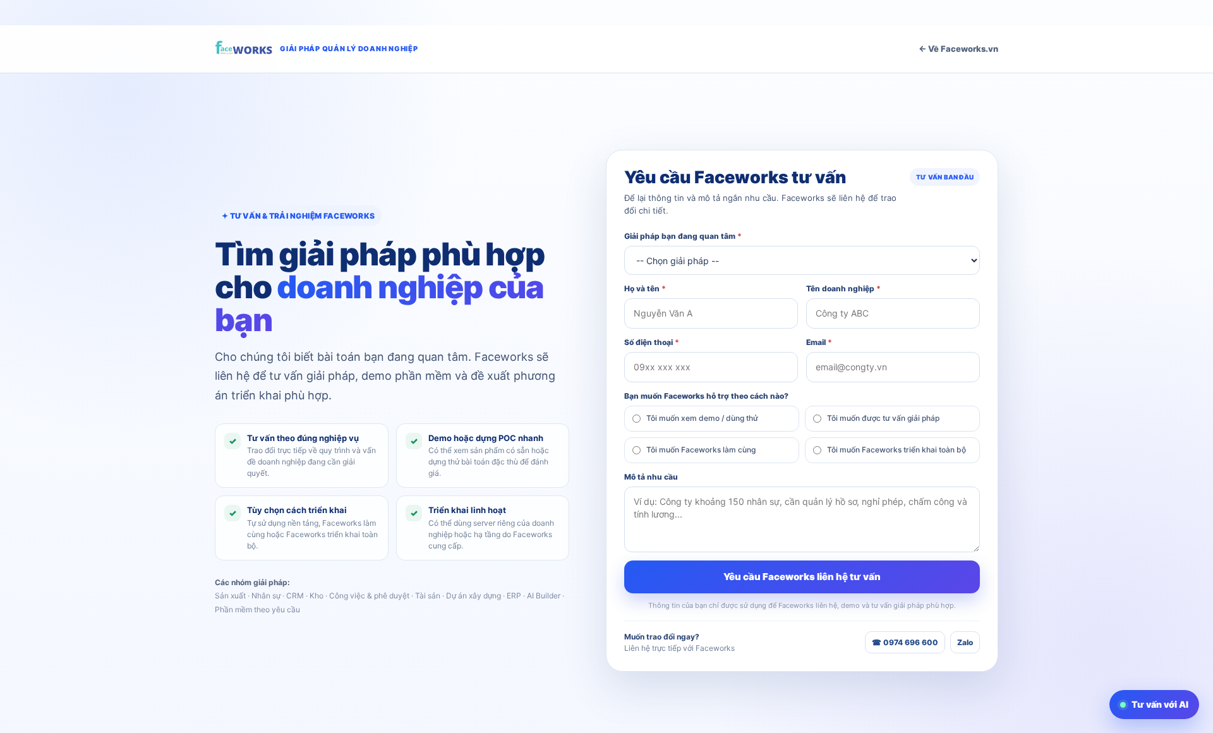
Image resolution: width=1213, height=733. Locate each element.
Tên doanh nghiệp (843, 288)
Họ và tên (645, 288)
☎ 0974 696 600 (905, 642)
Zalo (965, 642)
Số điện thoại (651, 342)
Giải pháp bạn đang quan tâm (683, 236)
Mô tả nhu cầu (651, 477)
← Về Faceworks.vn (958, 49)
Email (819, 342)
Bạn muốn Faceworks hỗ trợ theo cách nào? (706, 396)
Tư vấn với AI (1160, 704)
